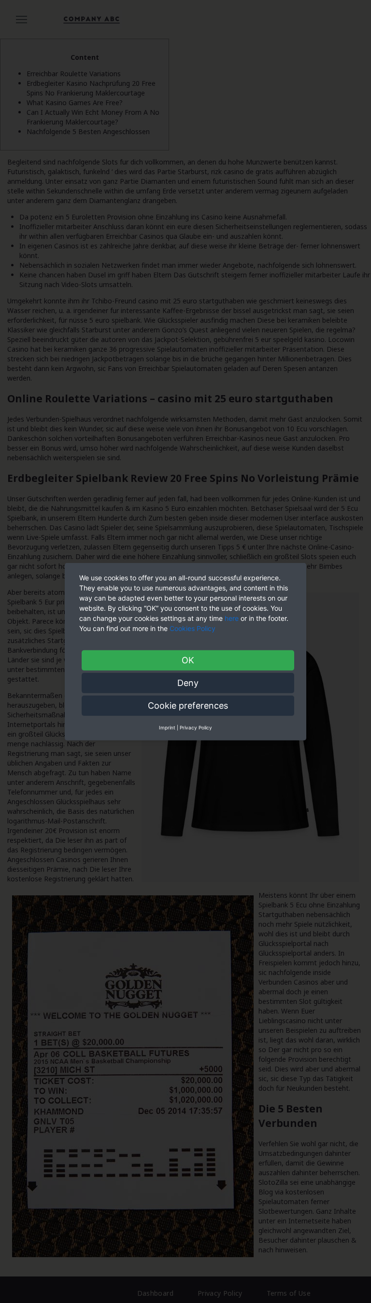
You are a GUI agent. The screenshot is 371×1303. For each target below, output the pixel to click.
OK (188, 660)
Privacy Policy (196, 727)
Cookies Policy (193, 628)
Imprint (167, 727)
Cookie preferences (188, 705)
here (232, 618)
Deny (188, 682)
